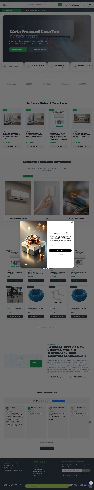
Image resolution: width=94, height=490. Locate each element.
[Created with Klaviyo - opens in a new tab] (47, 268)
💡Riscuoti (60, 250)
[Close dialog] (72, 222)
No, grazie (60, 254)
